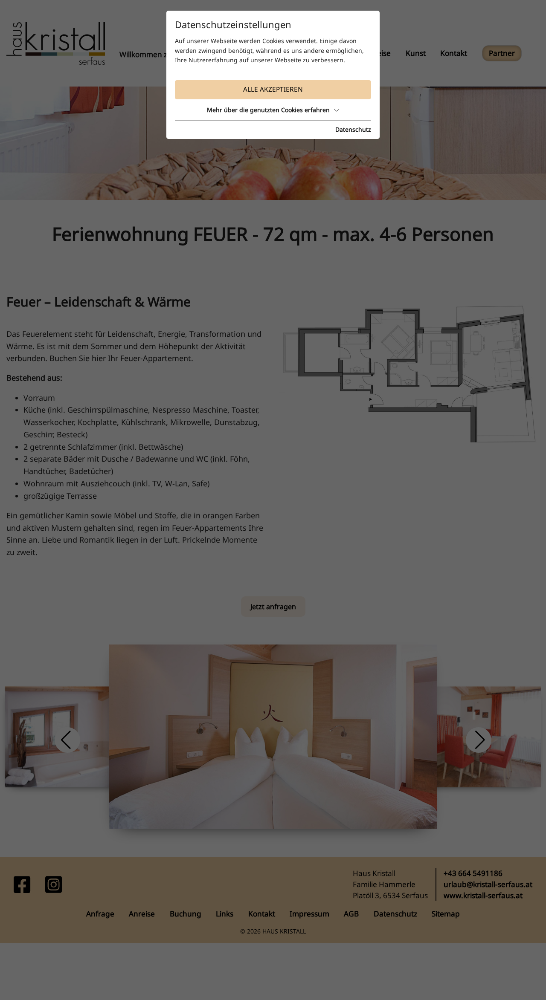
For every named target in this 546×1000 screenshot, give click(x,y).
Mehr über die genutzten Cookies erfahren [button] (268, 110)
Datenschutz (353, 129)
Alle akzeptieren (273, 89)
